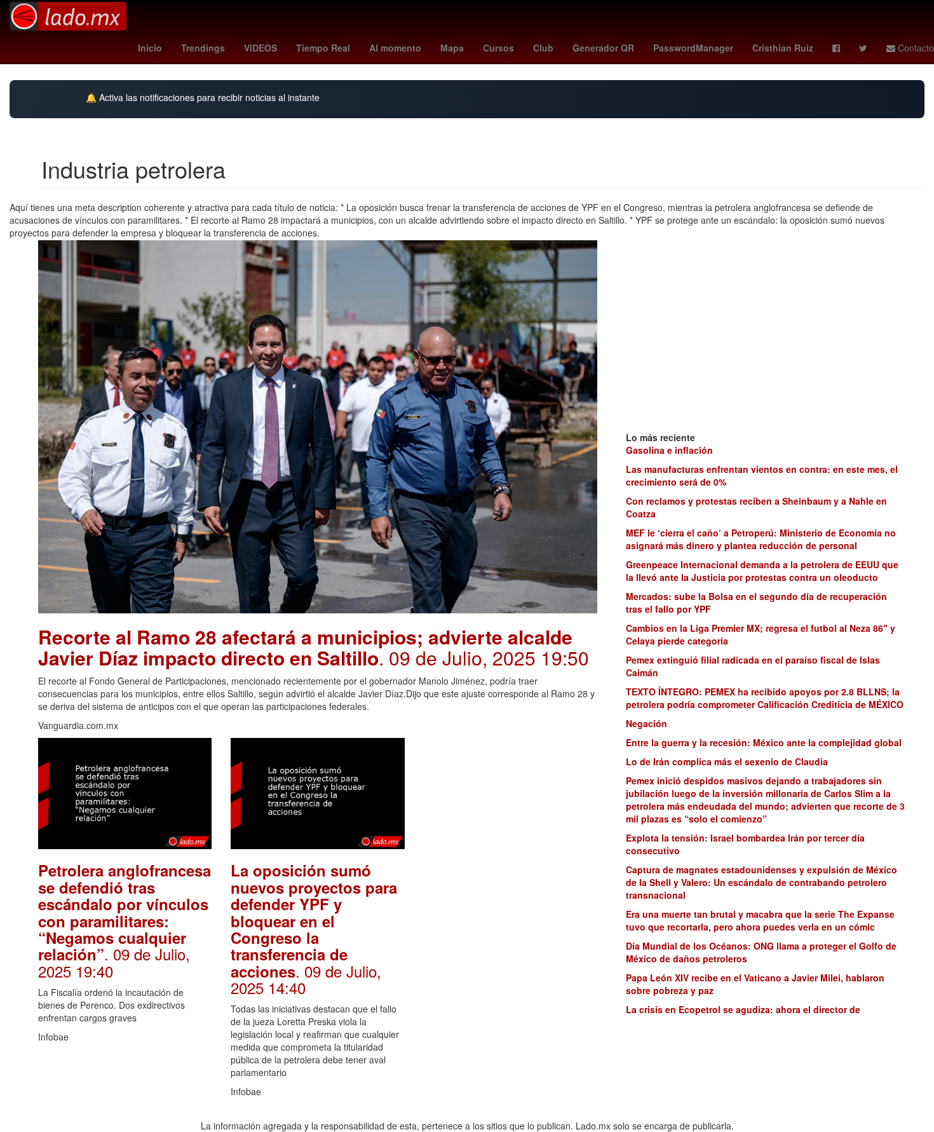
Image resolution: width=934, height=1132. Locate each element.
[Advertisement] (510, 928)
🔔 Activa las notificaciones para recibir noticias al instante (203, 97)
